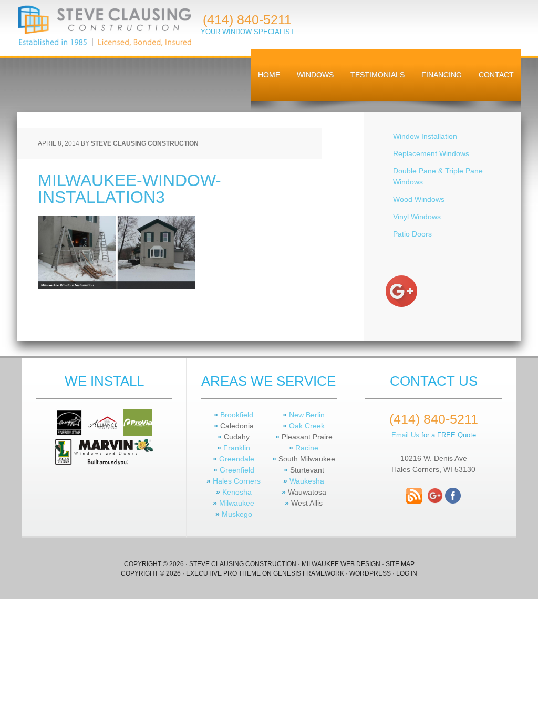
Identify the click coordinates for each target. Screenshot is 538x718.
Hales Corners (236, 481)
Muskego (236, 514)
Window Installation (425, 136)
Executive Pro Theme (223, 573)
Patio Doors (412, 234)
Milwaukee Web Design (341, 564)
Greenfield (236, 470)
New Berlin (306, 415)
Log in (406, 573)
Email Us (405, 435)
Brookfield (235, 415)
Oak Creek (306, 426)
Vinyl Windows (417, 216)
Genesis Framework (308, 573)
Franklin (236, 448)
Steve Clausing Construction (104, 26)
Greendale (235, 459)
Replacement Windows (431, 153)
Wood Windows (418, 199)
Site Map (400, 564)
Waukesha (306, 481)
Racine (306, 448)
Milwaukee (236, 503)
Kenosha (237, 492)
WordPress (370, 573)
